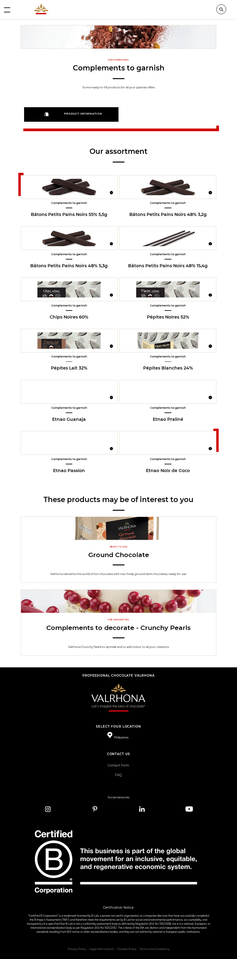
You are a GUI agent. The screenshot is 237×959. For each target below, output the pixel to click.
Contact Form (118, 765)
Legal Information (101, 949)
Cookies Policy (126, 949)
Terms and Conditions (154, 949)
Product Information (83, 113)
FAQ (118, 775)
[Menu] (7, 9)
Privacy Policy (77, 949)
